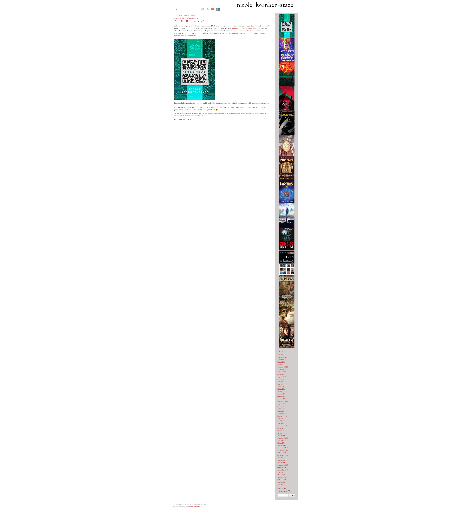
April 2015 (281, 421)
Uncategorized (220, 113)
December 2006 (282, 477)
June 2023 (280, 355)
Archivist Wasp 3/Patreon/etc (185, 18)
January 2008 (281, 462)
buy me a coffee (226, 9)
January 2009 (281, 445)
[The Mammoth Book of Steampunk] (286, 347)
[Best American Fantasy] (286, 274)
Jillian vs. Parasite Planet (185, 15)
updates (177, 9)
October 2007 (282, 467)
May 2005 (280, 484)
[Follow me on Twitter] (208, 9)
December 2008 (282, 448)
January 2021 (281, 394)
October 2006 (282, 480)
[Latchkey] (286, 85)
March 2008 (281, 460)
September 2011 (282, 428)
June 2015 (280, 418)
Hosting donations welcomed (181, 508)
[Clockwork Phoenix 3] (286, 179)
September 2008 (282, 455)
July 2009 (280, 440)
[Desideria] (286, 135)
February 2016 (282, 416)
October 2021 (282, 372)
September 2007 (282, 470)
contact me (196, 9)
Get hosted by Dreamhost (194, 506)
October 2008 (282, 453)
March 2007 (281, 475)
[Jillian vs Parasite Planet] (286, 61)
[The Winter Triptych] (286, 156)
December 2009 (282, 438)
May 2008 (280, 458)
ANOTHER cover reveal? (189, 21)
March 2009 (281, 443)
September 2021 (282, 374)
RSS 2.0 (254, 113)
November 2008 (282, 450)
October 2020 (282, 396)
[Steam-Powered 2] (286, 299)
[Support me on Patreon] (212, 9)
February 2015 (282, 426)
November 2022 (282, 359)
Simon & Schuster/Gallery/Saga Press (246, 28)
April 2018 (281, 408)
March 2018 (281, 411)
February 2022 (282, 364)
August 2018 (281, 404)
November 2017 (282, 413)
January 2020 (281, 399)
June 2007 (280, 472)
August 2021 (281, 377)
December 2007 (282, 465)
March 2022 (281, 362)
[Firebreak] (286, 37)
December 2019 (282, 401)
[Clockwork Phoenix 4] (286, 203)
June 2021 (280, 381)
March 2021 (281, 389)
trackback (191, 115)
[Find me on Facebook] (203, 9)
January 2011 (281, 435)
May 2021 (280, 384)
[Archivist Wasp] (286, 110)
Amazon (243, 103)
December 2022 (282, 357)
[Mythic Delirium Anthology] (286, 324)
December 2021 (282, 367)
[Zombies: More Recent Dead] (286, 250)
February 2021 (282, 391)
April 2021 (281, 386)
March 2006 (281, 482)
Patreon (177, 35)
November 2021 (282, 369)
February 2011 (282, 433)
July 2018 (280, 406)
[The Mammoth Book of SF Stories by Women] (286, 226)
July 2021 (280, 379)
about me (185, 9)
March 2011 (281, 431)
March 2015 (281, 423)
